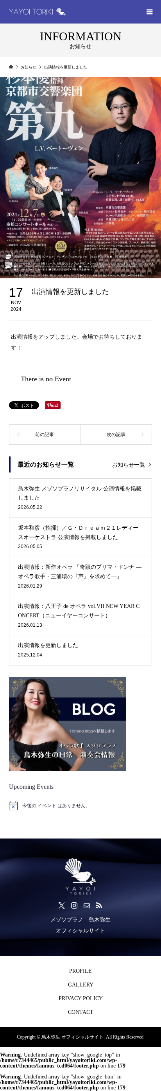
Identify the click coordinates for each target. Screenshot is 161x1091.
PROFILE (80, 971)
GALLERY (80, 985)
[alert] (80, 805)
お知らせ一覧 (128, 465)
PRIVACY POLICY (81, 998)
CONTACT (80, 1012)
